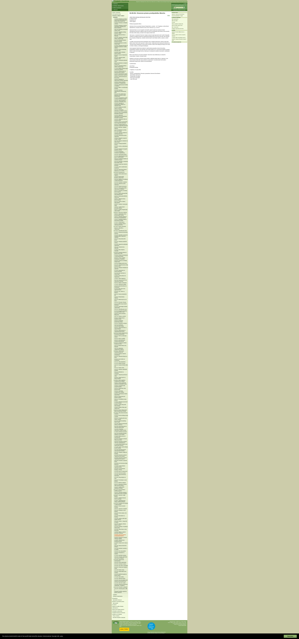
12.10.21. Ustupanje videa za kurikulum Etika (120, 120)
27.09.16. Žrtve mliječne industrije (119, 250)
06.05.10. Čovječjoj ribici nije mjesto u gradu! (120, 419)
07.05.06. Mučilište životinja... (120, 555)
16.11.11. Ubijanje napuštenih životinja (120, 370)
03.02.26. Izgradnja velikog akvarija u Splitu (120, 33)
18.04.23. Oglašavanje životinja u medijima (121, 85)
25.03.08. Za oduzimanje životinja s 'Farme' (119, 469)
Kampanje (174, 1)
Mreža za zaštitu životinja (118, 606)
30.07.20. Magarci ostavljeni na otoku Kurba (121, 141)
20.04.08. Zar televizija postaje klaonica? (120, 464)
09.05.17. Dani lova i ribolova (120, 212)
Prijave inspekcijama (118, 596)
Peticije (171, 1)
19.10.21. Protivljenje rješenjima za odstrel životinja (120, 110)
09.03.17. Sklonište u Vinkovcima (118, 228)
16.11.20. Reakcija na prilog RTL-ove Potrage (120, 130)
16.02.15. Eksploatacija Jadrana (119, 297)
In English (185, 3)
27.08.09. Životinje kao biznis (120, 431)
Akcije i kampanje (116, 12)
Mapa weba (175, 8)
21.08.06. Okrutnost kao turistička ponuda (119, 541)
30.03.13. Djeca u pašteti (119, 338)
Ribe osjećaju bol (175, 19)
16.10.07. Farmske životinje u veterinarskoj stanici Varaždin (120, 493)
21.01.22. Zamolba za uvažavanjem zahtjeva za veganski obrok (119, 104)
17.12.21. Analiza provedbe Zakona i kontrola (120, 108)
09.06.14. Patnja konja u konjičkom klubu (119, 318)
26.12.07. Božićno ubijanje (120, 482)
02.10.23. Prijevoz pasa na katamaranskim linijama (120, 72)
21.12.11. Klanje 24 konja (119, 363)
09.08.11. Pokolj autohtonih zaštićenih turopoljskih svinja (120, 383)
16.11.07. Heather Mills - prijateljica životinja (119, 488)
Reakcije (115, 17)
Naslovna (116, 3)
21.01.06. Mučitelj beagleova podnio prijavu (120, 575)
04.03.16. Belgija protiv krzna (120, 263)
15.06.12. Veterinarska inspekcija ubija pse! (119, 351)
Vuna (150, 1)
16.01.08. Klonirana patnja (120, 473)
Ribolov (159, 1)
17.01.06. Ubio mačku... (119, 576)
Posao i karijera (116, 615)
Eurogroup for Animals (132, 625)
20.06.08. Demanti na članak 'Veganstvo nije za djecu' (120, 456)
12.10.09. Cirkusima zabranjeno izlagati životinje (120, 430)
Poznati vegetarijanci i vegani (177, 15)
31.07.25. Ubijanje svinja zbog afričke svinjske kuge (120, 38)
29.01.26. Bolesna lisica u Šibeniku (119, 35)
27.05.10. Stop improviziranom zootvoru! (120, 413)
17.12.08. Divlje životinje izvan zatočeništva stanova (120, 445)
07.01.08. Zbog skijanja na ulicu (120, 478)
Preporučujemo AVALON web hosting (179, 10)
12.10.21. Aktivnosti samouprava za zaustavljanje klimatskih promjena (120, 116)
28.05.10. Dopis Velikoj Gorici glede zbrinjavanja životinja (120, 411)
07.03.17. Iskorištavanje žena (120, 230)
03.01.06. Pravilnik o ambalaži (120, 587)
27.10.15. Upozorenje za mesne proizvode (119, 271)
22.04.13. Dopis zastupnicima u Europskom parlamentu (121, 334)
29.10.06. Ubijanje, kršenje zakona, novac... (120, 524)
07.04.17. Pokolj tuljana (119, 222)
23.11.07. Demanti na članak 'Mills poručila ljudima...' (120, 485)
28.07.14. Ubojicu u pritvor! (120, 316)
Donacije (185, 1)
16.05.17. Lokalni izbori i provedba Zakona (119, 207)
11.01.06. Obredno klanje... (120, 578)
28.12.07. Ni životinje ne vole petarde (120, 480)
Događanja (115, 598)
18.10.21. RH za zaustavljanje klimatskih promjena (120, 113)
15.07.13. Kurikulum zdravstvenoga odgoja (119, 325)
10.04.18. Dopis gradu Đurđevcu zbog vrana (119, 177)
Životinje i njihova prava (119, 5)
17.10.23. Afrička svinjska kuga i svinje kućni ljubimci (121, 69)
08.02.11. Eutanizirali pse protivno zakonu (119, 397)
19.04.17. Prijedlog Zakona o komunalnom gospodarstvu (120, 217)
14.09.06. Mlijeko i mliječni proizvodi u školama (120, 533)
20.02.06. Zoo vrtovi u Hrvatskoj (121, 565)
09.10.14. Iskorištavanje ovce (120, 309)
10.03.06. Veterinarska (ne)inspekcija (119, 560)
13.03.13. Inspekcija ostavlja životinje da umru (120, 343)
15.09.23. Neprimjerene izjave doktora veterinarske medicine (120, 74)
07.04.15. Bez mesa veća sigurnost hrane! (119, 289)
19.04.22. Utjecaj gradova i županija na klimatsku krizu (120, 101)
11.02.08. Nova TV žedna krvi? (120, 471)
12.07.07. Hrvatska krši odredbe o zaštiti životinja (121, 504)
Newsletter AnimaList (117, 600)
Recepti (168, 1)
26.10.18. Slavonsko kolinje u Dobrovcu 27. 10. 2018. (120, 170)
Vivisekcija (142, 1)
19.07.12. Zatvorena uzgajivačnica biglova (119, 349)
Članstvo (178, 1)
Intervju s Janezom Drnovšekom (178, 14)
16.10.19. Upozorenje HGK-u (120, 154)
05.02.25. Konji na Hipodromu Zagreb (120, 55)
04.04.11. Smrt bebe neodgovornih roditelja (119, 391)
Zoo (155, 1)
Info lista (181, 1)
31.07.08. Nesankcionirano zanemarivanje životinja (120, 450)
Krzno (145, 1)
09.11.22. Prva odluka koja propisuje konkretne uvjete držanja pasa (120, 95)
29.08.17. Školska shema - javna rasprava (120, 199)
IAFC (140, 625)
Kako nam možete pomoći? (118, 609)
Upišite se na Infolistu (117, 614)
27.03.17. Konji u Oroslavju (120, 226)
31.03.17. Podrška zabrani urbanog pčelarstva (120, 224)
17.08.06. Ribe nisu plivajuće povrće (178, 37)
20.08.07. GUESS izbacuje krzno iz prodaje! (120, 498)
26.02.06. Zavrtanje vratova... (120, 564)
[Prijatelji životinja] (120, 1)
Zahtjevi (115, 594)
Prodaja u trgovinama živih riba (177, 28)
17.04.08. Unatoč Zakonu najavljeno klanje (119, 466)
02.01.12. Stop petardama (119, 361)
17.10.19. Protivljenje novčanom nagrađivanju (119, 152)
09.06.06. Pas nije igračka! (120, 551)
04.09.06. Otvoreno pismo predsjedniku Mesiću (120, 535)
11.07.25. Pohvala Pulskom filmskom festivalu (120, 41)
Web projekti (115, 603)
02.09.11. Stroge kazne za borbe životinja (119, 378)
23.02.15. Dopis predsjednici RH (120, 295)
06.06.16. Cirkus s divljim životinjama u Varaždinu (119, 258)
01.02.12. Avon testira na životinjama (119, 360)
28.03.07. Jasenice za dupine (120, 508)
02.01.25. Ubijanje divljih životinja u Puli (119, 58)
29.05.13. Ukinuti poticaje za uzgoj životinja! (120, 328)
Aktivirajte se (115, 608)
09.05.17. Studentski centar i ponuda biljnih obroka (120, 214)
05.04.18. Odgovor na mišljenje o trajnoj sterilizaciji (121, 180)
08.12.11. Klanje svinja (119, 367)
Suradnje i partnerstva (117, 611)
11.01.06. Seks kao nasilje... (120, 582)
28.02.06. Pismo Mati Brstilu (120, 562)
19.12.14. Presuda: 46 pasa (120, 302)
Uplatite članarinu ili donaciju (119, 612)
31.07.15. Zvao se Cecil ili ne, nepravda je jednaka (120, 281)
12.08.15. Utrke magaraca (119, 278)
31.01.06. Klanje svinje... (119, 569)
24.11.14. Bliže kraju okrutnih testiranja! (120, 304)
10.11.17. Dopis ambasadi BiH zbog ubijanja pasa (120, 194)
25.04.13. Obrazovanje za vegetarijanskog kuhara (119, 331)
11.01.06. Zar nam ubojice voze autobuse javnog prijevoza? (121, 581)
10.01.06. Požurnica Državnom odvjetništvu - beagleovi (121, 585)
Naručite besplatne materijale (119, 617)
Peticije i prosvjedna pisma (118, 601)
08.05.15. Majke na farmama (120, 282)
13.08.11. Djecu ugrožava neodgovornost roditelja (119, 381)
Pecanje (173, 22)
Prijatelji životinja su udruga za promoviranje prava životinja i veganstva (179, 5)
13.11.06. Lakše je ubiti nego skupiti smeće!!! (120, 519)
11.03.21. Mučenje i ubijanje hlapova (120, 128)
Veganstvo (138, 1)
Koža (148, 1)
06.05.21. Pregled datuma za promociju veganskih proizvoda (121, 125)
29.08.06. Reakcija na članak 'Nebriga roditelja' (120, 538)
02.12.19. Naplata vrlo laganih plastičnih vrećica (120, 149)
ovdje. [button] (61, 636)
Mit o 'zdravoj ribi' (175, 27)
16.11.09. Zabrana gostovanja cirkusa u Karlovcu (120, 424)
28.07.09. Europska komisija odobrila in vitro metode (120, 434)
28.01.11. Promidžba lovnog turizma (120, 400)
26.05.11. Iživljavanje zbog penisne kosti (120, 389)
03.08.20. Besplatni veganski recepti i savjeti (120, 139)
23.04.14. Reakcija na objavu (120, 323)
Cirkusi (152, 1)
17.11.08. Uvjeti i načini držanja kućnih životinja (121, 447)
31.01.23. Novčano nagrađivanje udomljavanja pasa (120, 91)
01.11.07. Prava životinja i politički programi (119, 490)
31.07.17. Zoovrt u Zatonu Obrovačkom (119, 202)
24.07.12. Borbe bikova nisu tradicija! (120, 346)
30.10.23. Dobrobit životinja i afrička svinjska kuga (120, 66)
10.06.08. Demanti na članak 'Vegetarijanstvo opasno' (120, 458)
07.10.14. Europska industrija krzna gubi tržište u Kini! (120, 311)
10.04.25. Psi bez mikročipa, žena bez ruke (120, 50)
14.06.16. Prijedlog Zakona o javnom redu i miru (120, 253)
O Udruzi (114, 604)
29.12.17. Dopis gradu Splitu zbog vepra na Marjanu (120, 188)
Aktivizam (116, 9)
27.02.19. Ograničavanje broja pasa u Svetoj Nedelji (120, 156)
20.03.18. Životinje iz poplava (120, 182)
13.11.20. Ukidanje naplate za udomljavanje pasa (120, 133)
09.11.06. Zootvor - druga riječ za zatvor (120, 522)
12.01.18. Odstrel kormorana (120, 186)
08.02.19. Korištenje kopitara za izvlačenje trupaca (121, 159)
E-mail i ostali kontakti (182, 625)
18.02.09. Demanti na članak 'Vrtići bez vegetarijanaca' (120, 442)
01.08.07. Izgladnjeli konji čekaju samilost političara (119, 501)
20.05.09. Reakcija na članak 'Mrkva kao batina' (120, 439)
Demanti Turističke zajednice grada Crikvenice (120, 592)
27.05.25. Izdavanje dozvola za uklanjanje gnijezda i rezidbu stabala (121, 46)
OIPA (120, 626)
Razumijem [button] (290, 636)
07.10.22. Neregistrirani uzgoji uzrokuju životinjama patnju (120, 98)
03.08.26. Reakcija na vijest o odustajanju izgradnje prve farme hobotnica (120, 26)
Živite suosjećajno (117, 7)
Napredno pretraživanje (181, 8)
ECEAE (137, 625)
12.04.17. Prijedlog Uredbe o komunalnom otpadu (120, 220)
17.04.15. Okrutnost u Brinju (120, 284)
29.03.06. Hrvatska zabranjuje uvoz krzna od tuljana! (120, 557)
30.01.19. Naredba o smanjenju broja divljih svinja (121, 162)
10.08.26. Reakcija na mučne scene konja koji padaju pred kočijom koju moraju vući (120, 20)
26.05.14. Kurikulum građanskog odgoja (118, 321)
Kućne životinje (163, 1)
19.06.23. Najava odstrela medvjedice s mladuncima (120, 83)
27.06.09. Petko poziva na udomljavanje (119, 437)
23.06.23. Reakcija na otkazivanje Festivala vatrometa (121, 80)
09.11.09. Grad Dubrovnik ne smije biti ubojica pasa (120, 427)
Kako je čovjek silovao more (177, 25)
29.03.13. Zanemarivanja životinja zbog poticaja (119, 341)
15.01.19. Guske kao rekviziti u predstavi (120, 165)
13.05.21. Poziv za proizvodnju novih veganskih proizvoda (120, 122)
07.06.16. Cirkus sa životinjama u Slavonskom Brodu (121, 256)
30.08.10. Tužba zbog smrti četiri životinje (120, 405)
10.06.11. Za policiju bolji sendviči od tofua (119, 386)
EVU (127, 625)
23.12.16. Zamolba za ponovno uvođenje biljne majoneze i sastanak (121, 236)
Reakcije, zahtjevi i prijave (118, 15)
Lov (156, 1)
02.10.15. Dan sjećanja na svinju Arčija (120, 274)
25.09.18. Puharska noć (119, 172)
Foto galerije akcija (117, 14)
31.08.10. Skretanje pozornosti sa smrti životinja (120, 402)
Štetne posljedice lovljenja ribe (177, 23)
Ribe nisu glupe (175, 20)
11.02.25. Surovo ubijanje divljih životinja (119, 53)
